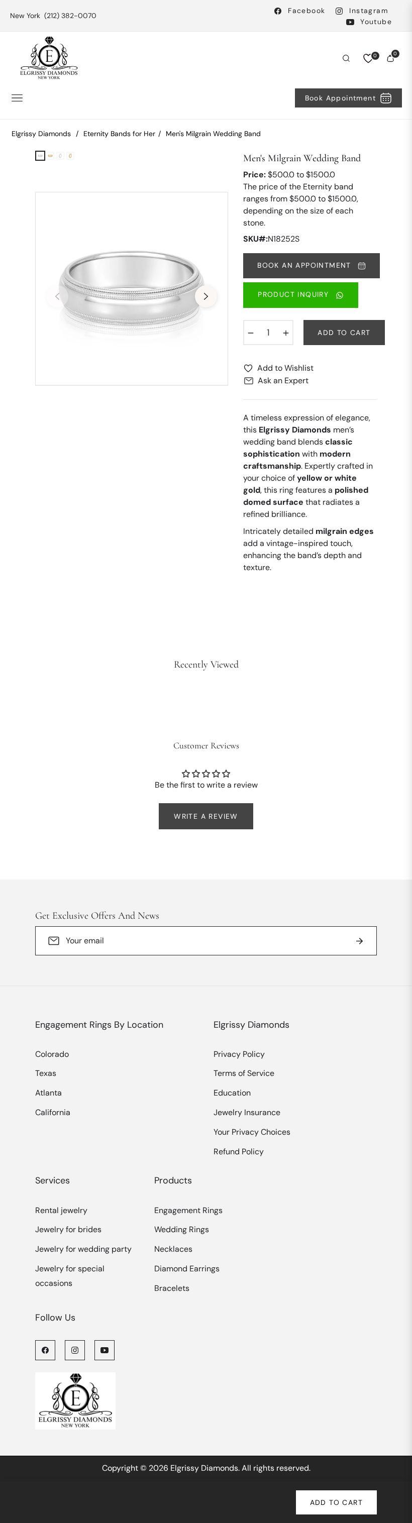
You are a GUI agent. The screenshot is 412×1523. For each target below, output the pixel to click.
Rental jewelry (61, 1210)
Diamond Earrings (187, 1268)
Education (232, 1092)
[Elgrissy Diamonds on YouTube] (104, 1350)
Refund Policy (239, 1151)
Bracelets (171, 1288)
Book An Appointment (305, 265)
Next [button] (206, 296)
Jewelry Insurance (247, 1112)
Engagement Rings (188, 1210)
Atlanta (48, 1092)
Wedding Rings (181, 1229)
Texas (45, 1073)
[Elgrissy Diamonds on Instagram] (74, 1350)
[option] (131, 289)
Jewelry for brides (68, 1229)
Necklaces (173, 1249)
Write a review (206, 816)
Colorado (52, 1054)
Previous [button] (57, 296)
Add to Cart (336, 1502)
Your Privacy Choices (252, 1132)
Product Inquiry (294, 294)
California (52, 1112)
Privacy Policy (239, 1054)
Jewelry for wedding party (83, 1249)
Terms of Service (244, 1073)
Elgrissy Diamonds (41, 133)
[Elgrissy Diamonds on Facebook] (45, 1350)
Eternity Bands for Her (119, 133)
